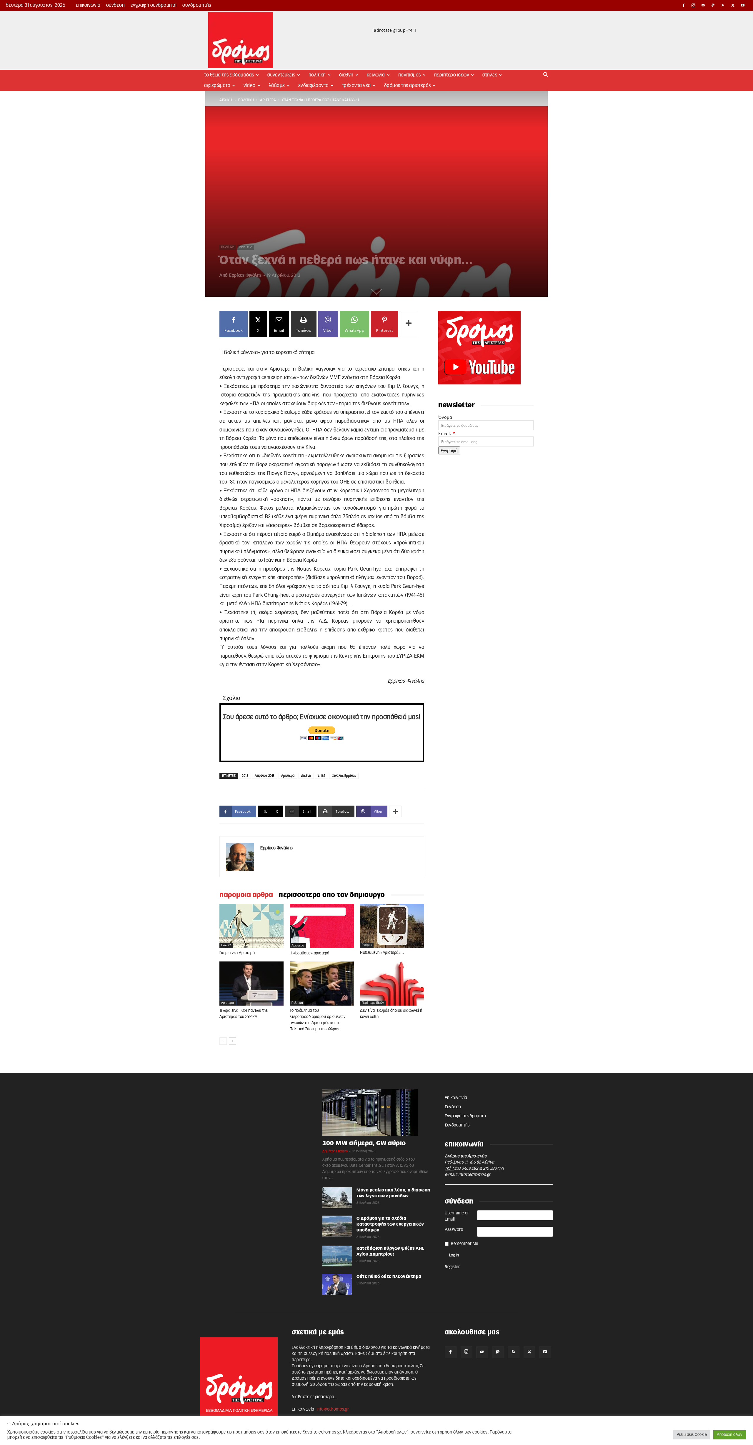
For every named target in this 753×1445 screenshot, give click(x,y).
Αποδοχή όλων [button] (729, 1435)
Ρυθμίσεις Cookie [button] (692, 1435)
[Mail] (703, 5)
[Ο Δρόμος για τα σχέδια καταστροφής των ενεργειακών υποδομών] (337, 1226)
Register (452, 1267)
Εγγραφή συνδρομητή (154, 5)
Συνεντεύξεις (281, 75)
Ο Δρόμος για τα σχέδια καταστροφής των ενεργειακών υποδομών (390, 1224)
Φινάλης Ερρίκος (344, 775)
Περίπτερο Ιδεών (451, 75)
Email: (446, 433)
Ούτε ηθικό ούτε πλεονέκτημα (389, 1277)
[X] (733, 5)
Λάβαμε (277, 85)
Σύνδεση (115, 5)
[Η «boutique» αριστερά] (322, 926)
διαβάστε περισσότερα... (314, 1397)
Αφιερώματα (217, 85)
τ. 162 (321, 775)
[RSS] (723, 5)
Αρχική (225, 100)
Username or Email (457, 1216)
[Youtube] (742, 5)
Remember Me (464, 1244)
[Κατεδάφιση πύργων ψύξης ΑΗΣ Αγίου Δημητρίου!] (337, 1256)
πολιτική (246, 100)
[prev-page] (223, 1041)
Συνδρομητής (196, 5)
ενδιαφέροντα (313, 85)
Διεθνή (346, 75)
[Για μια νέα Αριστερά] (251, 926)
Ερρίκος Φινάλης (245, 275)
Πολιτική (317, 75)
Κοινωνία (376, 75)
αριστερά (268, 100)
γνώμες (226, 945)
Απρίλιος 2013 (265, 775)
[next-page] (232, 1041)
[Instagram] (693, 5)
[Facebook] (683, 5)
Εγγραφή (449, 450)
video (250, 85)
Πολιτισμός (409, 75)
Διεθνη (306, 775)
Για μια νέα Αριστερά (237, 953)
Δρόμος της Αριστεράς (407, 85)
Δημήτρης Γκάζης (335, 1151)
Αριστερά (288, 775)
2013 (245, 775)
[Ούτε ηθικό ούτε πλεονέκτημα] (337, 1284)
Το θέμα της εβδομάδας (229, 75)
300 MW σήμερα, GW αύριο (364, 1143)
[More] (409, 324)
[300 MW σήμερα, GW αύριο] (376, 1112)
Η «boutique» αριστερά (309, 953)
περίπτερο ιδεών (373, 1002)
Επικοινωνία (88, 5)
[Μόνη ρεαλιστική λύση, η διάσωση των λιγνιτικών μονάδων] (337, 1197)
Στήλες (489, 75)
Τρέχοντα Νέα (356, 85)
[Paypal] (713, 5)
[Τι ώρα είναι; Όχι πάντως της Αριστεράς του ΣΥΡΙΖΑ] (251, 983)
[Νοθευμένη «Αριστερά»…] (392, 926)
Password (454, 1230)
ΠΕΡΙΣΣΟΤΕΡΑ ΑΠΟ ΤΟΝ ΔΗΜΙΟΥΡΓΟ (332, 895)
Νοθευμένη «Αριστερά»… (382, 953)
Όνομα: (446, 417)
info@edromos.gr (474, 1175)
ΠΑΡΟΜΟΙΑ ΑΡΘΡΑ (246, 895)
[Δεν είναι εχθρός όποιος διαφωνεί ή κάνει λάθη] (392, 983)
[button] (546, 75)
